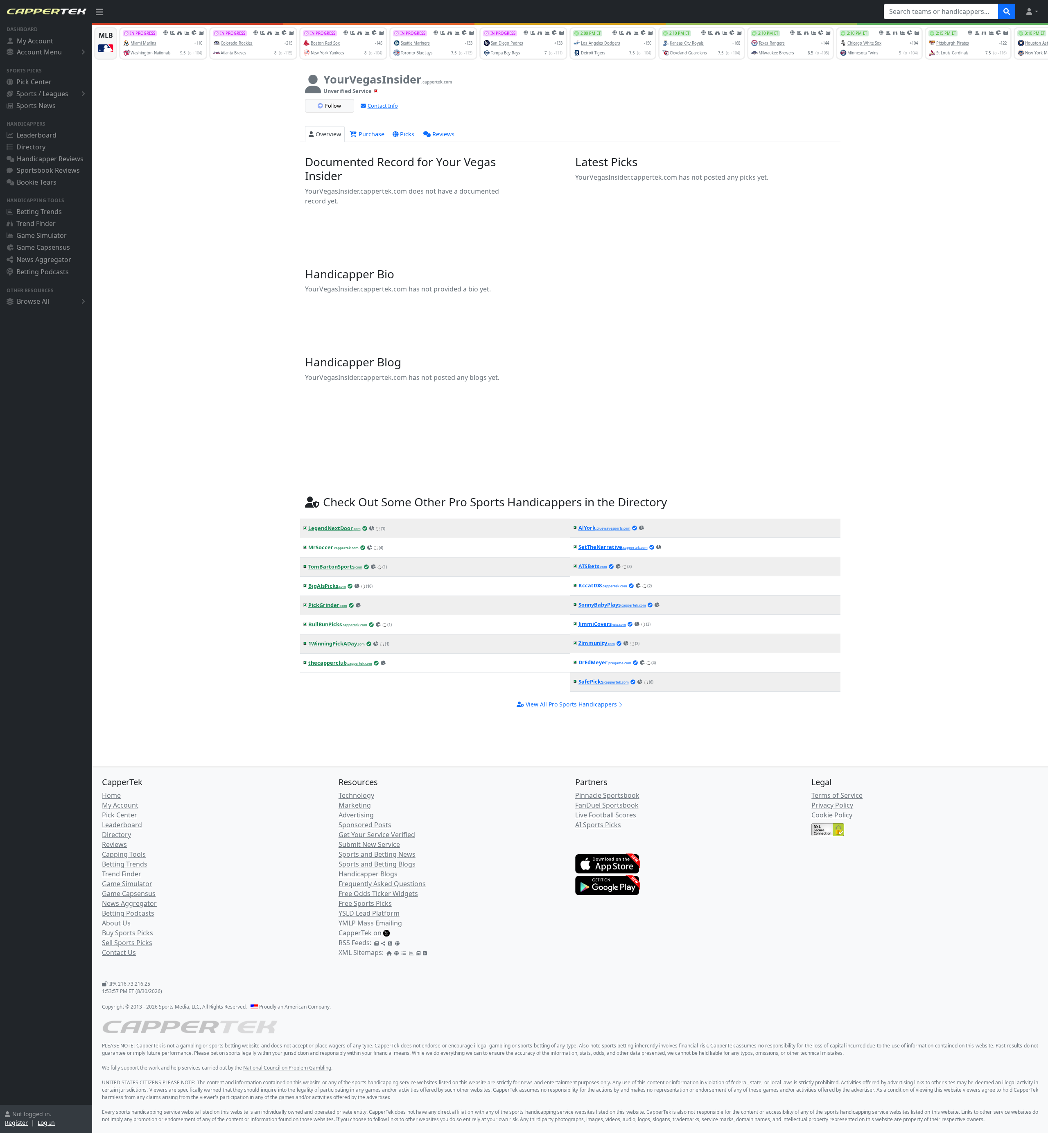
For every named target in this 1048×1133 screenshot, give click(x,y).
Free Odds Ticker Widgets (378, 893)
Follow (333, 105)
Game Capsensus (43, 247)
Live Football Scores (605, 814)
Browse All (33, 301)
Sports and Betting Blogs (377, 864)
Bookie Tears (36, 182)
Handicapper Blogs (368, 873)
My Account (35, 40)
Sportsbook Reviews (48, 170)
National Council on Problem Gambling (287, 1067)
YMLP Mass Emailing (370, 923)
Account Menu (39, 51)
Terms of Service (837, 795)
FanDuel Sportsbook (607, 805)
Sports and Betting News (377, 854)
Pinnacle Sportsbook (607, 795)
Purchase (370, 134)
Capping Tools (124, 854)
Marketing (355, 805)
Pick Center (34, 81)
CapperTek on (360, 932)
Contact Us (119, 952)
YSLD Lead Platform (369, 913)
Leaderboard (36, 135)
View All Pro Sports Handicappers (571, 704)
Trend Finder (36, 223)
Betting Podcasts (42, 271)
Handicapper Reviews (50, 158)
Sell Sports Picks (127, 942)
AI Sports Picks (598, 824)
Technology (356, 795)
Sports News (36, 105)
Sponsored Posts (365, 824)
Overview (328, 134)
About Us (116, 923)
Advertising (356, 814)
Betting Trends (39, 211)
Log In (46, 1122)
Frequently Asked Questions (382, 883)
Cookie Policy (831, 814)
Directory (30, 146)
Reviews (443, 134)
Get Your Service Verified (377, 834)
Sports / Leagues (42, 93)
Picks (407, 134)
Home (111, 795)
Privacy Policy (832, 805)
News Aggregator (43, 259)
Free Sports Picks (365, 903)
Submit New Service (369, 844)
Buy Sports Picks (127, 932)
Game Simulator (41, 235)
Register (16, 1122)
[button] (1031, 11)
